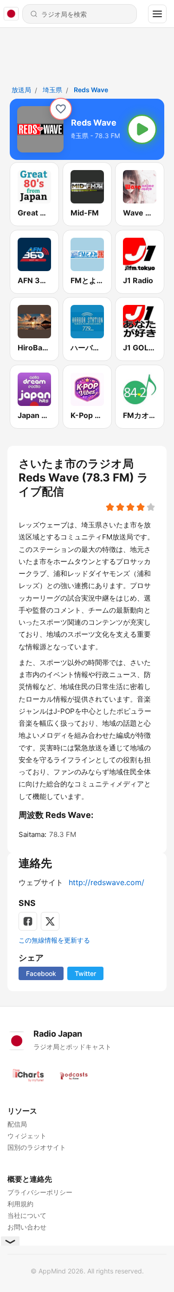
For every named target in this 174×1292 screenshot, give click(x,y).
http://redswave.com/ (106, 882)
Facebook (41, 973)
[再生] (142, 129)
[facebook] (28, 921)
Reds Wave (91, 90)
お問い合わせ (26, 1227)
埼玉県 (52, 90)
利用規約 (20, 1204)
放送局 (21, 90)
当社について (26, 1215)
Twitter (85, 973)
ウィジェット (26, 1136)
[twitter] (50, 921)
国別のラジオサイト (36, 1147)
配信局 (17, 1124)
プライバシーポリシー (39, 1192)
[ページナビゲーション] (157, 14)
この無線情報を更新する (54, 940)
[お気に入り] (61, 109)
